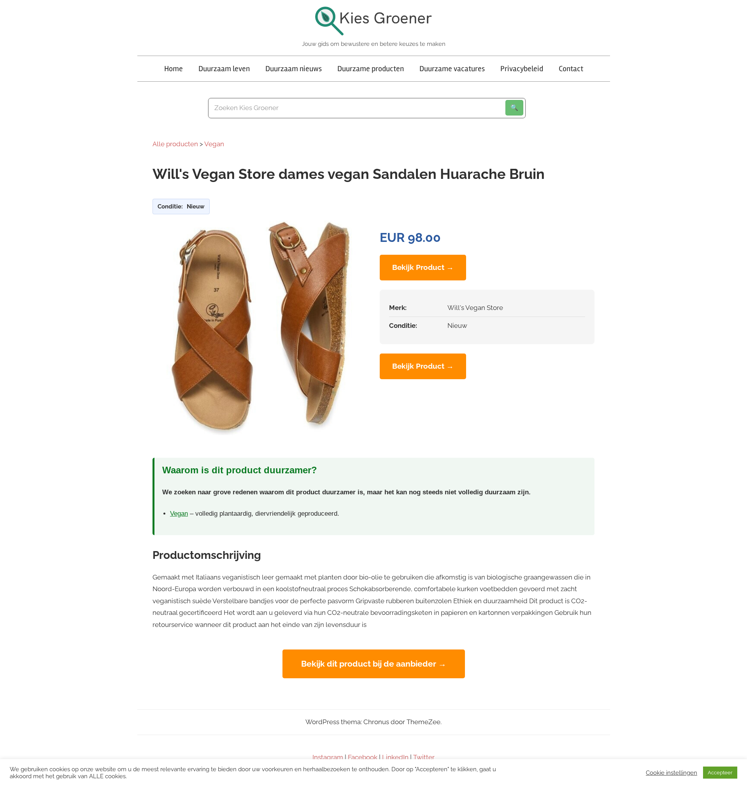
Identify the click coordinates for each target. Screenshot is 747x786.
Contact (571, 69)
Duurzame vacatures (452, 69)
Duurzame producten (370, 69)
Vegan (214, 144)
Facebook (362, 757)
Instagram (327, 757)
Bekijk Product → (423, 267)
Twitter (424, 757)
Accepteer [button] (720, 772)
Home (173, 69)
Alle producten (175, 144)
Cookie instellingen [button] (671, 772)
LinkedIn (395, 757)
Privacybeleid (521, 69)
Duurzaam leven (224, 69)
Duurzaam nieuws (293, 69)
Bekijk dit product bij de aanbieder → (373, 664)
